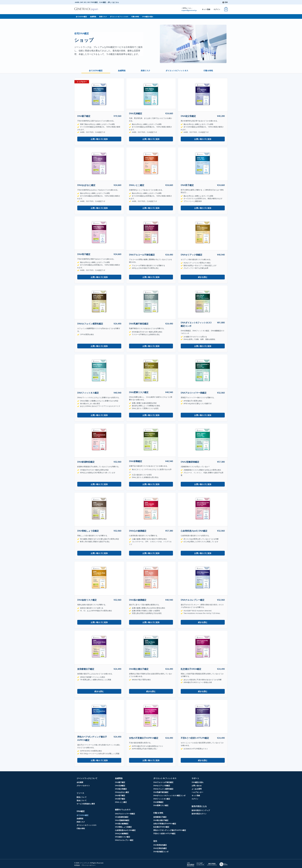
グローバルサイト (83, 785)
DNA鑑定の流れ (147, 16)
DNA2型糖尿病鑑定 (190, 461)
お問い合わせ (197, 785)
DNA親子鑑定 (83, 116)
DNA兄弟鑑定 (135, 113)
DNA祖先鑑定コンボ (160, 851)
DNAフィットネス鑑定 (88, 392)
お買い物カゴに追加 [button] (99, 139)
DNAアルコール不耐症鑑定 (142, 254)
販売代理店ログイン (199, 813)
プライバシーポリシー (88, 865)
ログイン (217, 9)
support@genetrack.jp (189, 10)
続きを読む (203, 277)
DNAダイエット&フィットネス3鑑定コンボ (169, 795)
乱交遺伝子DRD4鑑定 (191, 668)
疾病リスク (103, 16)
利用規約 (77, 865)
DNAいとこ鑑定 (136, 185)
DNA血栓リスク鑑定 (87, 599)
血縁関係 (93, 16)
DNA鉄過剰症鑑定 (86, 461)
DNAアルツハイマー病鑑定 (194, 392)
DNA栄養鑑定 (135, 461)
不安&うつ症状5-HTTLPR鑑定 (195, 737)
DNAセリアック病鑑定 (191, 254)
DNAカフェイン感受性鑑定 (90, 323)
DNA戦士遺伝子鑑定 (139, 668)
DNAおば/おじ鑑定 (86, 185)
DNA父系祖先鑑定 (160, 848)
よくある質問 (197, 789)
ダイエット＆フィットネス (119, 16)
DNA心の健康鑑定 (137, 530)
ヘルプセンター (197, 792)
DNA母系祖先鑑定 (160, 845)
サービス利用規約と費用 (86, 804)
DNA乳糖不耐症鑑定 (139, 323)
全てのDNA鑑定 (81, 16)
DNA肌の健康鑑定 (137, 599)
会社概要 (80, 782)
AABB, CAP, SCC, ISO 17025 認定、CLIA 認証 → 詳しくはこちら (97, 2)
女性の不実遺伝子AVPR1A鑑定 (143, 737)
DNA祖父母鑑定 (188, 116)
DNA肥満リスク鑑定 (139, 392)
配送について (82, 797)
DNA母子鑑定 (83, 254)
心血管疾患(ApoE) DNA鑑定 (194, 530)
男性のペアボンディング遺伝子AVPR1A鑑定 (169, 830)
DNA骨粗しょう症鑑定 (88, 530)
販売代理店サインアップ (201, 810)
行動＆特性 (135, 16)
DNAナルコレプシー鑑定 (192, 599)
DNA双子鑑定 (187, 185)
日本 (226, 2)
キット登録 (206, 9)
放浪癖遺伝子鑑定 (85, 668)
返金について (82, 800)
